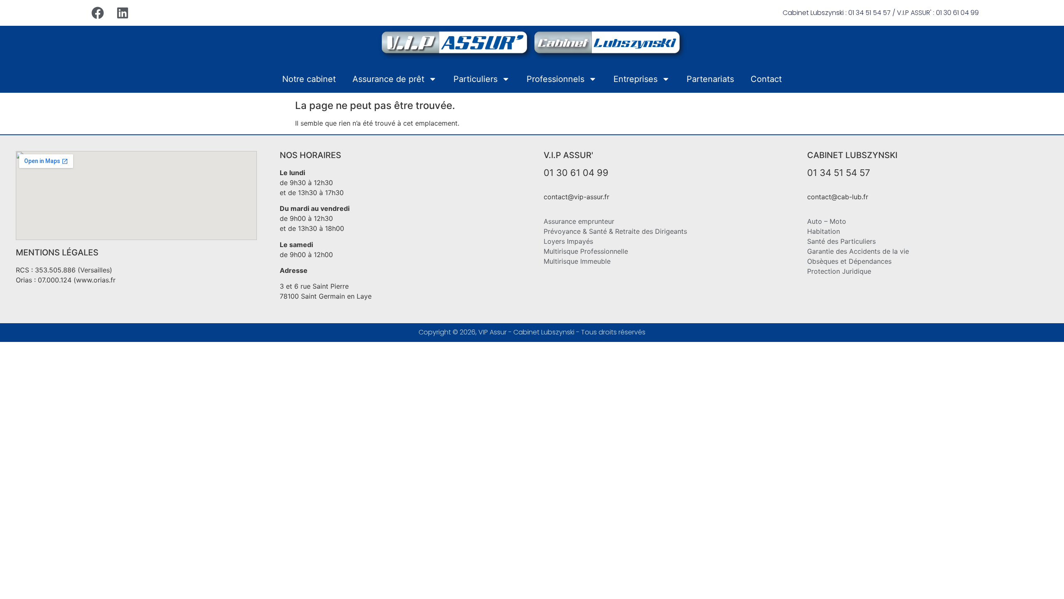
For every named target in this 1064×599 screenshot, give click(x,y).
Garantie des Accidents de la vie (858, 251)
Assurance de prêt (388, 79)
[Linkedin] (122, 12)
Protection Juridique (839, 271)
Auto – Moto (826, 221)
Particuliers (475, 79)
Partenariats (710, 79)
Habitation (823, 231)
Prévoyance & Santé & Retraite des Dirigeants (615, 231)
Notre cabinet (309, 79)
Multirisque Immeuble (577, 261)
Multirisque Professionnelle (586, 251)
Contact (766, 79)
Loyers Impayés (568, 241)
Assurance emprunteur (579, 221)
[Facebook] (97, 12)
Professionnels (555, 79)
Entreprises (635, 79)
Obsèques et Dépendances (849, 261)
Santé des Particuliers (841, 241)
